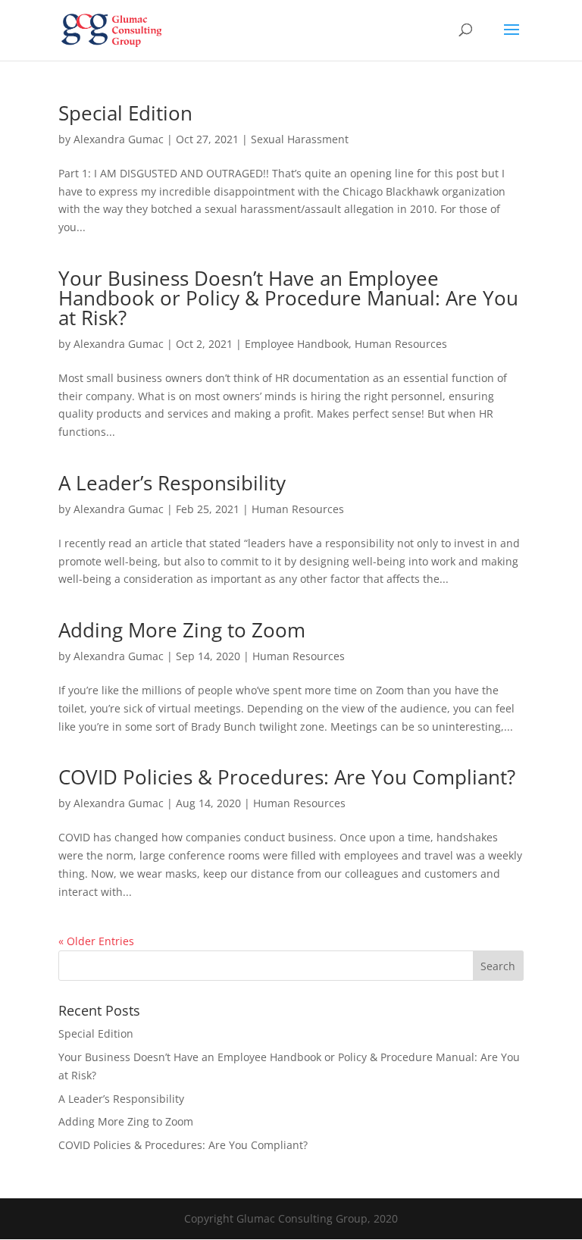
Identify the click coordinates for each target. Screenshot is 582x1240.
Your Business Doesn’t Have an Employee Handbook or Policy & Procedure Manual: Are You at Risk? (288, 298)
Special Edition (125, 113)
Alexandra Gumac (119, 139)
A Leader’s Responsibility (172, 482)
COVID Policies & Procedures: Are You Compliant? (286, 777)
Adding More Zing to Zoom (181, 629)
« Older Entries (96, 941)
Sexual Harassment (300, 139)
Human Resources (401, 344)
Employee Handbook (297, 344)
